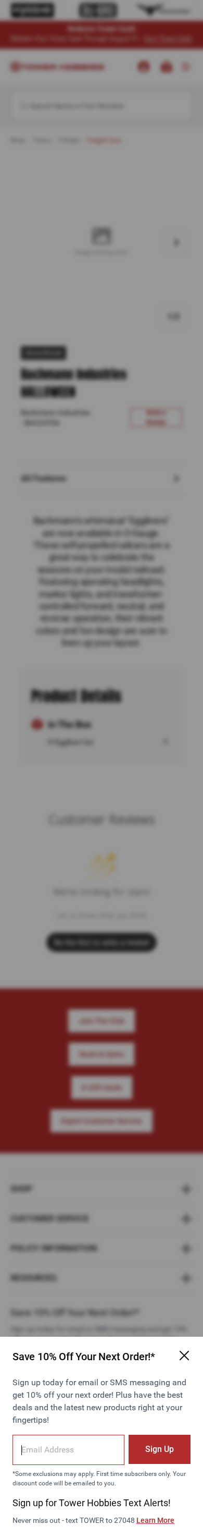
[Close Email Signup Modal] (184, 1355)
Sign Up (159, 1449)
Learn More (155, 1520)
